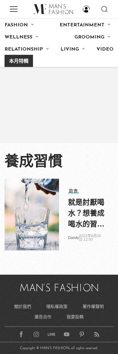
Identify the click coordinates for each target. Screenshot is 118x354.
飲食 (73, 190)
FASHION (16, 25)
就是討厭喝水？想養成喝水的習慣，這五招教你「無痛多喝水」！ (86, 214)
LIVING (70, 49)
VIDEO (105, 49)
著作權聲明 (93, 306)
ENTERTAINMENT (82, 25)
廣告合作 (42, 316)
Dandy (73, 238)
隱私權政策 (56, 306)
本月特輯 (18, 61)
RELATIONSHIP (24, 49)
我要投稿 (75, 316)
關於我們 (22, 306)
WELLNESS (18, 37)
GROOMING (89, 37)
